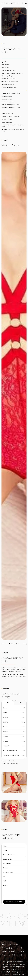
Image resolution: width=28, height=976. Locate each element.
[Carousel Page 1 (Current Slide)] (9, 643)
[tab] (7, 702)
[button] (19, 3)
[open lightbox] (14, 396)
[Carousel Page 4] (16, 643)
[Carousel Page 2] (11, 643)
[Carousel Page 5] (18, 643)
